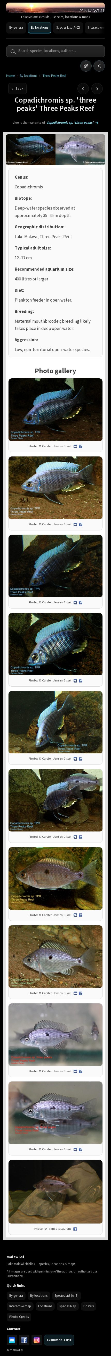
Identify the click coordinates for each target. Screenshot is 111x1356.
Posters (88, 1306)
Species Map (67, 1306)
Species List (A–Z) (68, 27)
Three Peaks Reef (54, 76)
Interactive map (20, 1306)
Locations (45, 1306)
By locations (39, 27)
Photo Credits (19, 1317)
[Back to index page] (17, 88)
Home (10, 76)
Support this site (59, 1340)
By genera (16, 27)
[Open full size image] (55, 409)
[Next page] (97, 88)
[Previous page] (83, 88)
